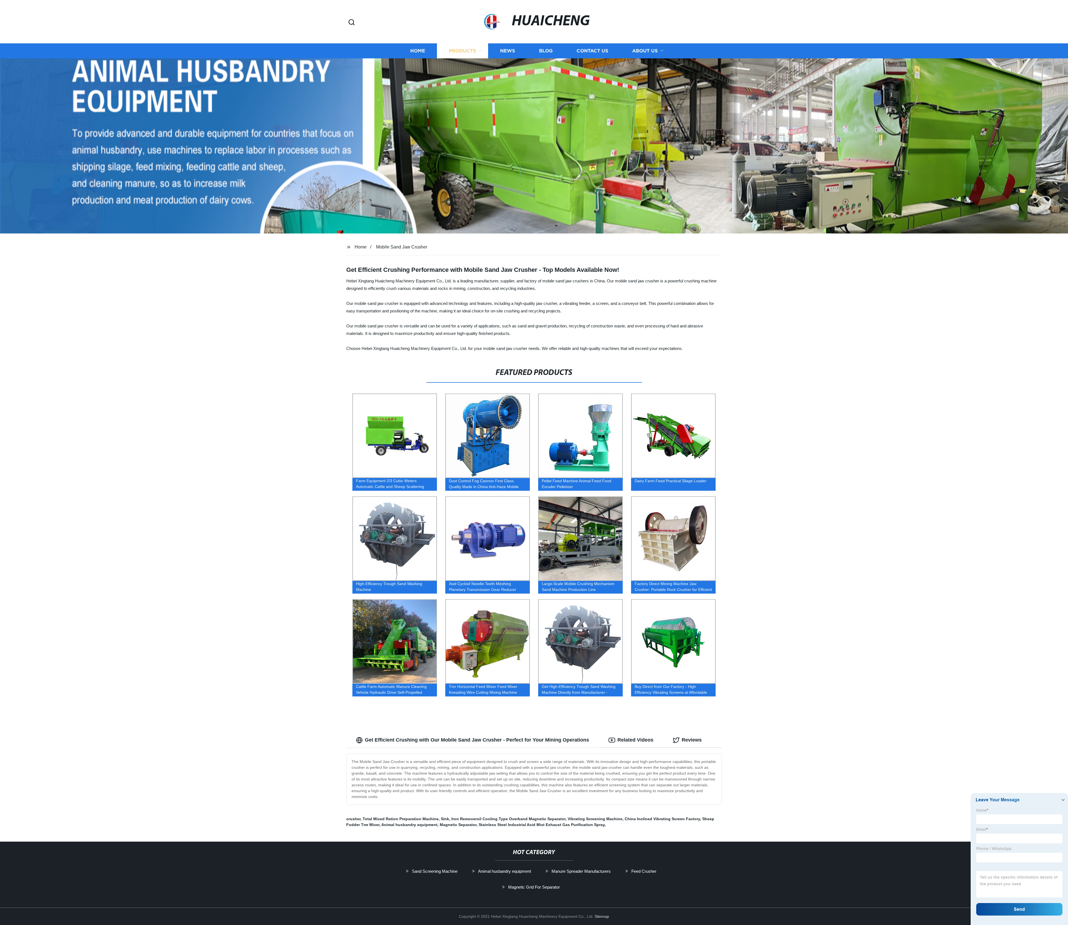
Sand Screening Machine (435, 871)
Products (462, 50)
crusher (353, 819)
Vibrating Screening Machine (595, 819)
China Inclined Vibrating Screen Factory (662, 819)
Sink (445, 819)
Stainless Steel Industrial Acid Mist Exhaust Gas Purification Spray (542, 824)
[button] (351, 22)
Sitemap (602, 916)
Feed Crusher (643, 871)
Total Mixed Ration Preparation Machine (401, 819)
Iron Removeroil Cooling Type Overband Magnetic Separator (508, 819)
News (507, 50)
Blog (546, 50)
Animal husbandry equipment (409, 824)
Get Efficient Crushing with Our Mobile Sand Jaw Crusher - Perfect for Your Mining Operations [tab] (477, 740)
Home (417, 50)
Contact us (592, 50)
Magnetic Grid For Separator (534, 887)
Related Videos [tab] (635, 740)
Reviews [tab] (692, 740)
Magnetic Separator (458, 824)
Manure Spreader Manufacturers (581, 871)
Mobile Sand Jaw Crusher (401, 247)
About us (645, 50)
